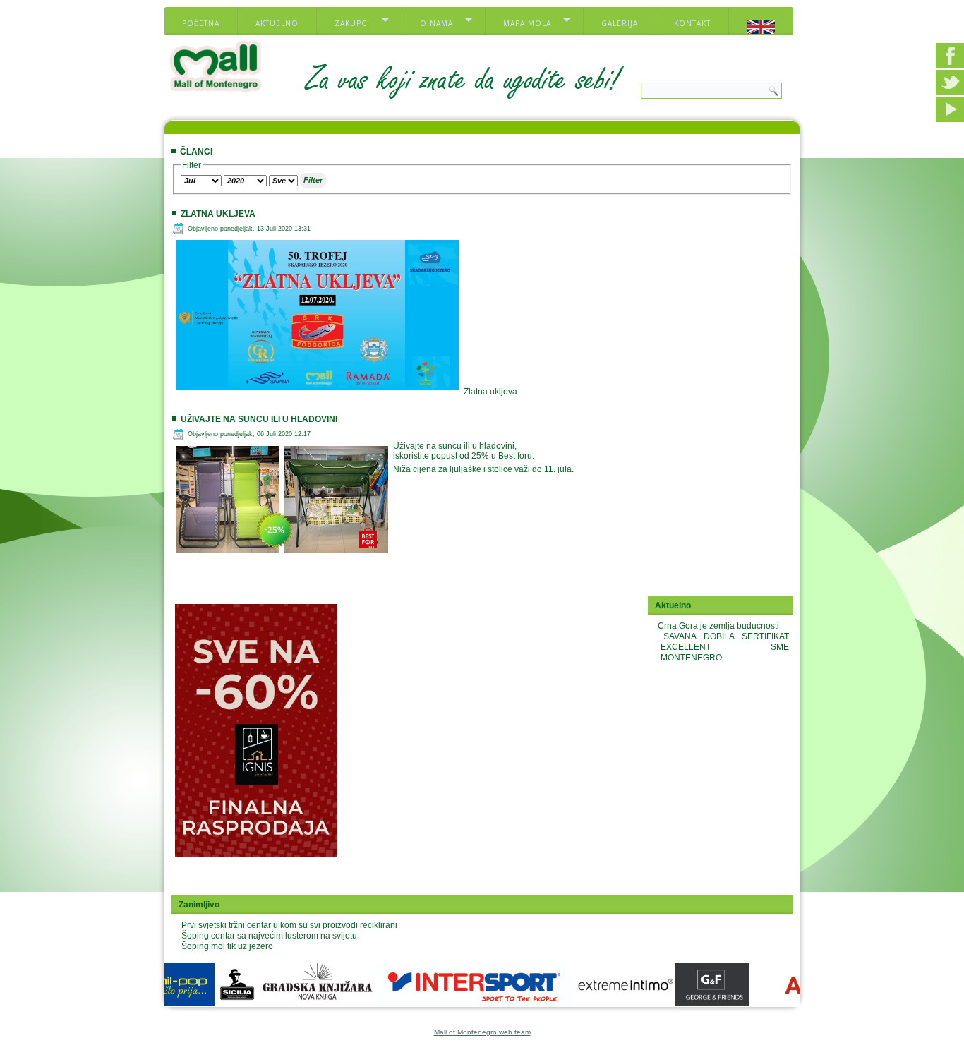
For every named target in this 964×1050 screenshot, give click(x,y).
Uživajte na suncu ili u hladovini (259, 419)
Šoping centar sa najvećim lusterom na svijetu (269, 936)
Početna (200, 23)
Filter (313, 180)
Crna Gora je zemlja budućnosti (718, 626)
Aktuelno (277, 23)
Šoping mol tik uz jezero (227, 946)
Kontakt (692, 23)
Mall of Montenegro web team (482, 1032)
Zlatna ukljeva (218, 214)
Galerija (619, 23)
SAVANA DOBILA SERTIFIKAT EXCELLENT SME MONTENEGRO (725, 647)
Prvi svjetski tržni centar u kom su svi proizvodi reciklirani (289, 925)
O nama (436, 23)
